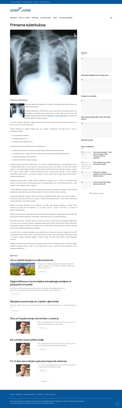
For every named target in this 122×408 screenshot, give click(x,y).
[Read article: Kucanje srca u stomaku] (96, 86)
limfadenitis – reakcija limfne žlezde (57, 115)
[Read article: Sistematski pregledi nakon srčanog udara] (96, 65)
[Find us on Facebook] (109, 2)
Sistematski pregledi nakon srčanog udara (94, 75)
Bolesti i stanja (24, 18)
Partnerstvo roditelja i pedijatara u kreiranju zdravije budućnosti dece (102, 174)
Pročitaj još (43, 271)
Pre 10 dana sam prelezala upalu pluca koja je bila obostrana (38, 361)
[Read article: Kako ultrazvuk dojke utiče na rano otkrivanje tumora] (96, 107)
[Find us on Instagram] (111, 2)
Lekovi (55, 18)
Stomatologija (45, 18)
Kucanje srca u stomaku (88, 96)
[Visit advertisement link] (96, 193)
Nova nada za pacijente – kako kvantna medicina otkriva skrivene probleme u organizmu (102, 155)
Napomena (36, 2)
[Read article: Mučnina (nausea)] (96, 130)
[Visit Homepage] (20, 9)
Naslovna (13, 18)
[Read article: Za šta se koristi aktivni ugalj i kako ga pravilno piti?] (86, 185)
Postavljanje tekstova (26, 2)
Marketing (17, 2)
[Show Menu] (111, 17)
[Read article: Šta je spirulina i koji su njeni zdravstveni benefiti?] (86, 165)
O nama (12, 2)
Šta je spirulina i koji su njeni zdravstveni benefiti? (101, 163)
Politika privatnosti (44, 2)
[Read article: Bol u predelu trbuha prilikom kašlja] (22, 349)
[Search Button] (107, 18)
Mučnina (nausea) (87, 140)
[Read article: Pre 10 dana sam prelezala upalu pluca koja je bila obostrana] (22, 370)
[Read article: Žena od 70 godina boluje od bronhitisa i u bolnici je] (22, 327)
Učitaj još (44, 381)
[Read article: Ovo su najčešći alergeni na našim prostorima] (22, 269)
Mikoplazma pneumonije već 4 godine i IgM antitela (34, 301)
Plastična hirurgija (65, 18)
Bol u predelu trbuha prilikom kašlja (27, 339)
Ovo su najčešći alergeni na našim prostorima (31, 260)
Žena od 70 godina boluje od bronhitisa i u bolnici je (34, 318)
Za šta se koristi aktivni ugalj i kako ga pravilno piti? (102, 183)
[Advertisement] (96, 35)
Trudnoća (34, 18)
